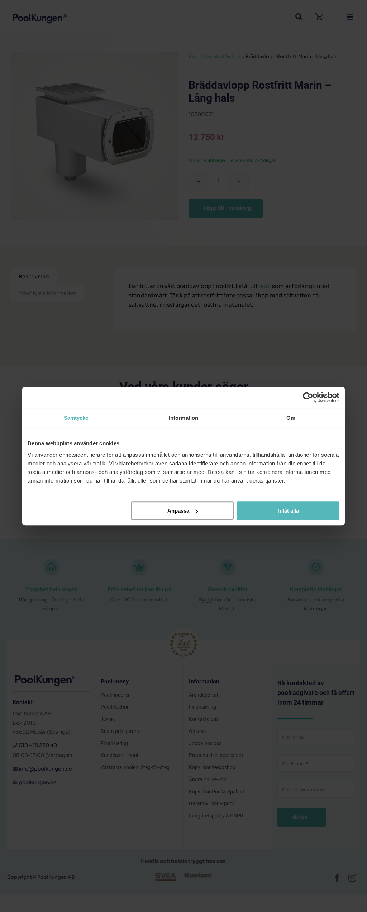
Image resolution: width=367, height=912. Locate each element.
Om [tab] (290, 418)
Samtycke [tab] (76, 418)
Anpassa (178, 511)
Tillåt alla (288, 511)
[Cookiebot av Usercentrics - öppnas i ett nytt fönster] (308, 397)
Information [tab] (183, 418)
